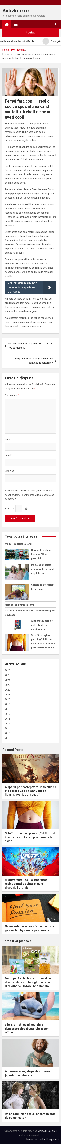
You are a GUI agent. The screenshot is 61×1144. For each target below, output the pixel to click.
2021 (7, 694)
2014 (7, 728)
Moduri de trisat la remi (18, 544)
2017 (7, 713)
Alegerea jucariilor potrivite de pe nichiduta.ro (42, 625)
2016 (7, 718)
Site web (9, 470)
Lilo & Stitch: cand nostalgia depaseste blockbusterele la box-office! (27, 1028)
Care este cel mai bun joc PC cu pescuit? (41, 554)
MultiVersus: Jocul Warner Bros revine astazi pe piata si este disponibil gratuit (26, 883)
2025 (7, 675)
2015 (7, 723)
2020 (7, 699)
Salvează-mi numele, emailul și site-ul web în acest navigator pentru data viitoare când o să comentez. (29, 494)
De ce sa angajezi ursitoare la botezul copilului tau (42, 569)
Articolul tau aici (46, 1130)
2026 (7, 670)
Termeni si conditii (35, 1139)
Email (8, 455)
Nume (9, 439)
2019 (7, 704)
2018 (7, 709)
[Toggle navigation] (15, 24)
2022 (7, 689)
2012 (7, 738)
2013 (7, 733)
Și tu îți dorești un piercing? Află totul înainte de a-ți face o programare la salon (30, 837)
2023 (7, 684)
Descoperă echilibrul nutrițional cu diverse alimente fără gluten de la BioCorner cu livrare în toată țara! (28, 982)
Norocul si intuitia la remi (19, 604)
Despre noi (53, 1139)
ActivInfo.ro (15, 10)
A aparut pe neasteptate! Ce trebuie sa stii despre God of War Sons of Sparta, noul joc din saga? (30, 790)
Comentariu (12, 395)
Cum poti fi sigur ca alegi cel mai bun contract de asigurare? (33, 360)
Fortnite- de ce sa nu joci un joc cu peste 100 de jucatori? (30, 345)
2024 (7, 680)
